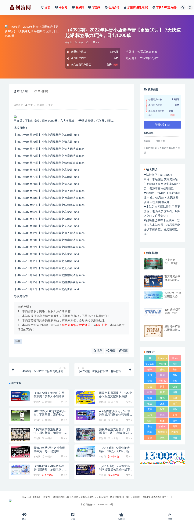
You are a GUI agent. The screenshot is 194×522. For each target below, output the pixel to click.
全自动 (162, 364)
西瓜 (175, 426)
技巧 (149, 392)
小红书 (162, 381)
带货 (175, 381)
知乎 (149, 421)
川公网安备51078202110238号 (97, 504)
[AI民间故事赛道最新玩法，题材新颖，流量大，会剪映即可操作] (20, 437)
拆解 (149, 398)
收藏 (99, 350)
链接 (125, 350)
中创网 (68, 43)
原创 (162, 375)
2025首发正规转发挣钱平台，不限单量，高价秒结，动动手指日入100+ (49, 415)
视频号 (174, 432)
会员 (72, 519)
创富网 (46, 497)
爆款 (175, 409)
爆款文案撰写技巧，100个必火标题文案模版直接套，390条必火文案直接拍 (115, 396)
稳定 (162, 421)
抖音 (17, 341)
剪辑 (175, 369)
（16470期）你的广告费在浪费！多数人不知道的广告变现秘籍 (49, 396)
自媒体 (162, 426)
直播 (175, 415)
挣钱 (162, 398)
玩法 (149, 415)
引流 (149, 386)
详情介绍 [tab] (22, 91)
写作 (175, 364)
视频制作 (162, 432)
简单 (175, 421)
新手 (175, 404)
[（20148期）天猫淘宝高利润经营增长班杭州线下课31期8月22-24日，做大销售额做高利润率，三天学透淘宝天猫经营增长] (85, 470)
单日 (149, 375)
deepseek (162, 358)
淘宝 (162, 409)
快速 (175, 386)
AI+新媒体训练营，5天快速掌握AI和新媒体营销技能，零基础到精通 (114, 415)
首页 (30, 105)
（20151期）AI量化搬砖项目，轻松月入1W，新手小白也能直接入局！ (115, 451)
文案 (162, 404)
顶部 (169, 519)
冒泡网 (102, 402)
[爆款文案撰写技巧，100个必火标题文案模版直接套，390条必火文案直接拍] (85, 397)
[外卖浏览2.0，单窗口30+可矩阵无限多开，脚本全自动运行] (153, 263)
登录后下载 (162, 124)
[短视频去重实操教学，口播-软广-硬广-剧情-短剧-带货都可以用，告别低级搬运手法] (85, 434)
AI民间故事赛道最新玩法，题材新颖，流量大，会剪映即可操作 (49, 433)
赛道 (149, 438)
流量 (149, 409)
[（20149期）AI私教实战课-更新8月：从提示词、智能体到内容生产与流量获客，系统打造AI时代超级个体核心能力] (20, 470)
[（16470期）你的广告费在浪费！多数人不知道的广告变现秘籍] (20, 396)
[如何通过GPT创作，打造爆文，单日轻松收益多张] (153, 312)
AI (150, 358)
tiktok (175, 358)
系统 (149, 426)
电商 (162, 415)
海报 (112, 350)
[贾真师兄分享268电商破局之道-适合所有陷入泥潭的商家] (153, 281)
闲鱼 (162, 438)
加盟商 (121, 519)
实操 (149, 381)
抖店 (162, 392)
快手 (162, 386)
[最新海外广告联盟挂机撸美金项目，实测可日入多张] (153, 331)
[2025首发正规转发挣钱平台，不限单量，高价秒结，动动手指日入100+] (20, 415)
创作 (149, 369)
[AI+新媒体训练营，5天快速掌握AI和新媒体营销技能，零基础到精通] (85, 415)
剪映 (162, 369)
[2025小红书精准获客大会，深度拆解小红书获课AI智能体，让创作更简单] (153, 295)
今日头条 (149, 364)
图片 (175, 375)
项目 (175, 438)
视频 (149, 432)
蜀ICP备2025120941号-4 (155, 497)
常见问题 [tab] (43, 91)
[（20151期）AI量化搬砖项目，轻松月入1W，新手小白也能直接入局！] (85, 451)
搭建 (175, 398)
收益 (149, 404)
